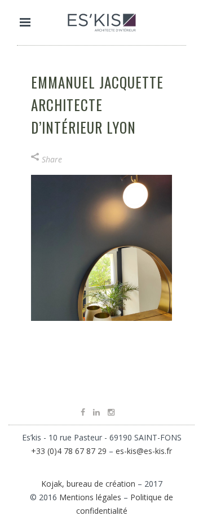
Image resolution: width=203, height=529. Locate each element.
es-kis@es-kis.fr (144, 451)
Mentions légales (90, 497)
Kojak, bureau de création (89, 483)
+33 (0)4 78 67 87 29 (69, 451)
